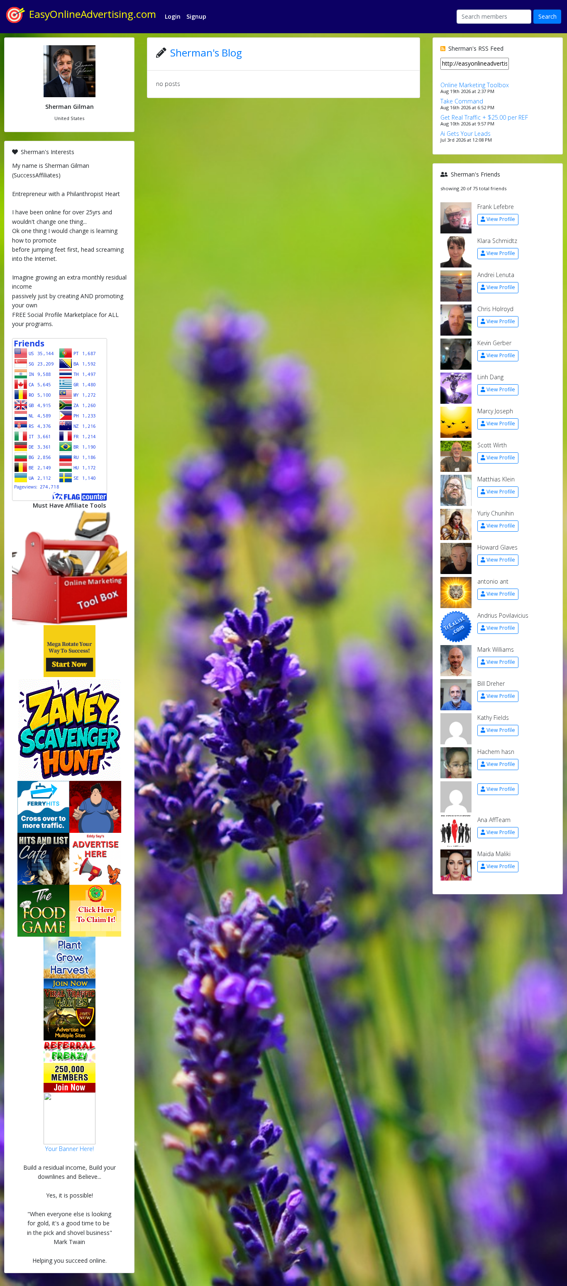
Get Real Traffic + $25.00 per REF (484, 117)
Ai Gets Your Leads (465, 133)
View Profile (500, 219)
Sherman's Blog (206, 52)
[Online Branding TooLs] (69, 567)
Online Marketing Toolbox (474, 85)
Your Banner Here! (69, 1149)
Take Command (461, 101)
